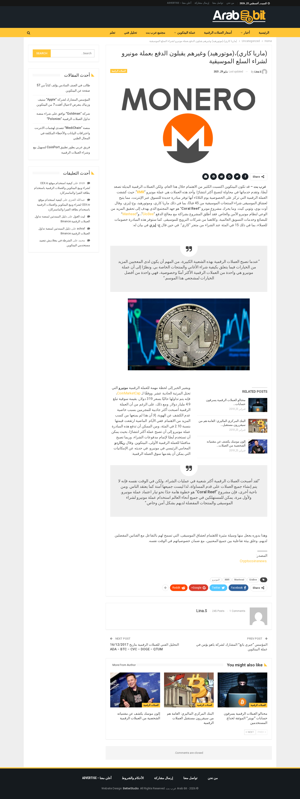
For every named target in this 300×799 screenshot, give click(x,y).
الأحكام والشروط (133, 778)
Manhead (129, 214)
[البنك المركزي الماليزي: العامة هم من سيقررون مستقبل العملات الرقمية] (257, 426)
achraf (81, 228)
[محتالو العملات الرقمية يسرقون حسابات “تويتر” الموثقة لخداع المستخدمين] (257, 405)
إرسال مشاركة (202, 3)
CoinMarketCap (129, 393)
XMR (227, 579)
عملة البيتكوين (186, 32)
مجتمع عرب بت (155, 32)
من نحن (230, 3)
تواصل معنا (217, 3)
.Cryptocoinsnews (253, 561)
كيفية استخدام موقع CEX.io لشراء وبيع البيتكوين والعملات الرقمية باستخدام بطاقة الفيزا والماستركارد (62, 187)
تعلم (112, 32)
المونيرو (216, 579)
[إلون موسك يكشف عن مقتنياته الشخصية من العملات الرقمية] (257, 446)
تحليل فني (130, 32)
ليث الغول (79, 216)
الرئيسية (264, 32)
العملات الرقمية (119, 71)
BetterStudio (131, 788)
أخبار (247, 32)
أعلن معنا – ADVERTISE (179, 3)
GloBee (148, 214)
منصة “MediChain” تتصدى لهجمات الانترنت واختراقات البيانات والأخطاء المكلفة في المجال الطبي (62, 133)
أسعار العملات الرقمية (218, 32)
